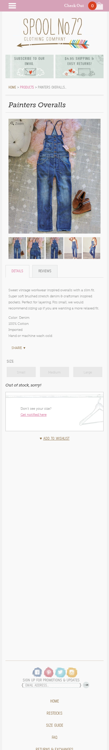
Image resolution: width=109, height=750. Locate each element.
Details (17, 271)
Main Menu (12, 5)
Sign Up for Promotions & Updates (51, 680)
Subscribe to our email (29, 61)
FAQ (55, 737)
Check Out (74, 5)
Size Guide (54, 725)
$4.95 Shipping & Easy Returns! (79, 61)
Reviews (44, 271)
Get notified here (34, 414)
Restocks (54, 713)
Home (54, 701)
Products (27, 87)
